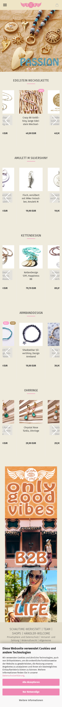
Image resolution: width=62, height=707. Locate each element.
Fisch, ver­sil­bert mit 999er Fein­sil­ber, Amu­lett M (31, 198)
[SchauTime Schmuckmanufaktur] (31, 5)
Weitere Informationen (31, 700)
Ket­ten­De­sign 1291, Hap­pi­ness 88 (31, 276)
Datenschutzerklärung (13, 675)
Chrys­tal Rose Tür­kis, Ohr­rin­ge (31, 429)
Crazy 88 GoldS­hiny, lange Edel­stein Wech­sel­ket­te (31, 121)
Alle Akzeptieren (31, 682)
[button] (27, 68)
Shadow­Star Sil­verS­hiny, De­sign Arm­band (31, 353)
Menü (5, 5)
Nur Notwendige (31, 692)
